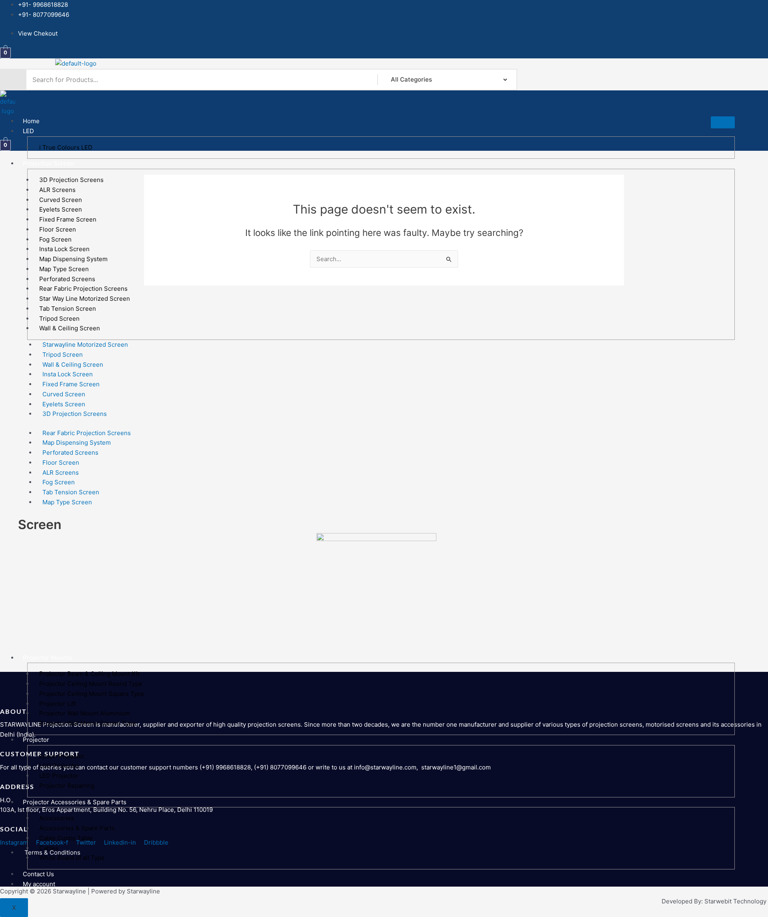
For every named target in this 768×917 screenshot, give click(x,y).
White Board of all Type (72, 857)
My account (39, 884)
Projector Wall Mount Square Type (87, 723)
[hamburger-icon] (723, 122)
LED (28, 131)
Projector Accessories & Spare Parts (74, 802)
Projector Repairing (66, 785)
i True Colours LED (65, 147)
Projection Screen (48, 163)
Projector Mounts (47, 657)
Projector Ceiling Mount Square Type (91, 693)
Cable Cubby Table (66, 838)
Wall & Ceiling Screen (69, 328)
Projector (36, 739)
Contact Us (38, 874)
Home (31, 121)
